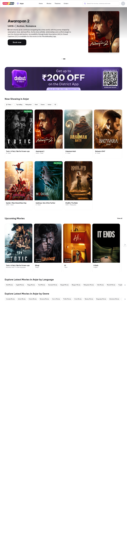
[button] (123, 3)
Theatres (57, 3)
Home (41, 3)
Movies (49, 3)
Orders (66, 3)
